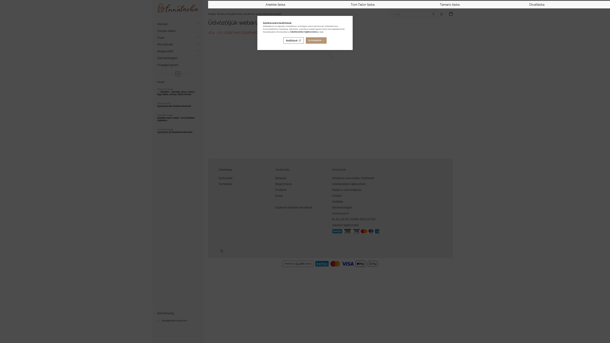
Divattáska (536, 5)
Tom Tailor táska (363, 5)
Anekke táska (275, 5)
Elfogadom (314, 40)
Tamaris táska (450, 5)
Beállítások (292, 40)
